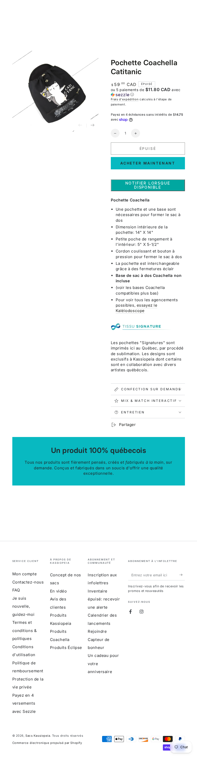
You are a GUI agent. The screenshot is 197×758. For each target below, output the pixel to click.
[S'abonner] (182, 574)
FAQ (16, 590)
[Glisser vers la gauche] (80, 125)
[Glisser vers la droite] (92, 125)
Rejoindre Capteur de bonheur (99, 639)
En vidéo (58, 591)
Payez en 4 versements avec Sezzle (24, 703)
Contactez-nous (28, 582)
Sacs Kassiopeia (37, 735)
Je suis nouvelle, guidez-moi (23, 606)
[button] (148, 92)
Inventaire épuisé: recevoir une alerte (104, 599)
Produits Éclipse (66, 647)
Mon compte (24, 573)
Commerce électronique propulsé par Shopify (47, 743)
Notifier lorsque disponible (147, 185)
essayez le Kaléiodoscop (136, 308)
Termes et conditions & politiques (24, 630)
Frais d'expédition (125, 99)
